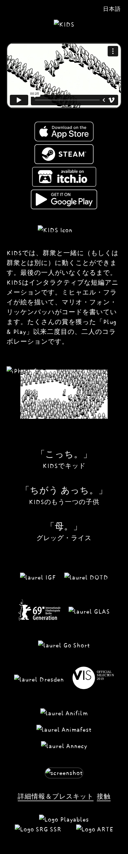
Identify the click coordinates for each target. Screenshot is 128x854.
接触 (104, 796)
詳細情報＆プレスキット (56, 796)
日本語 (112, 9)
